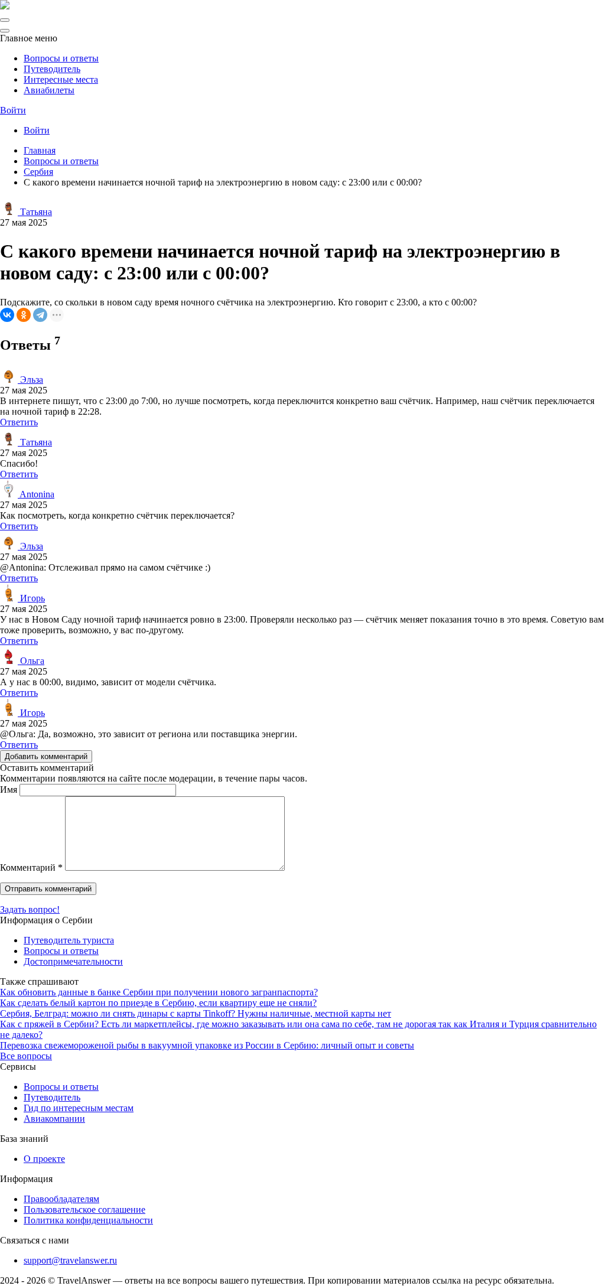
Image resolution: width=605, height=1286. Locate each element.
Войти (13, 110)
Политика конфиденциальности (88, 1220)
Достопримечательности (73, 961)
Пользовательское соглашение (84, 1209)
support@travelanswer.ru (70, 1260)
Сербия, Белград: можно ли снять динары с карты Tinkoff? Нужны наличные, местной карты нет (195, 1013)
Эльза (30, 380)
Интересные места (61, 79)
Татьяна (35, 212)
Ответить (19, 422)
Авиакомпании (54, 1119)
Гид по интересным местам (79, 1108)
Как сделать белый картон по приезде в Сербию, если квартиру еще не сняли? (158, 1003)
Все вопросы (26, 1056)
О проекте (44, 1159)
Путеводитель (52, 69)
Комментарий (31, 867)
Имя (8, 789)
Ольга (31, 661)
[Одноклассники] (24, 315)
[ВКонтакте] (7, 315)
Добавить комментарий (46, 756)
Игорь (31, 598)
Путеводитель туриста (69, 940)
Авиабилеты (49, 90)
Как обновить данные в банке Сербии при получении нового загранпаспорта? (159, 992)
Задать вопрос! (30, 909)
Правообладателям (61, 1199)
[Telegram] (40, 315)
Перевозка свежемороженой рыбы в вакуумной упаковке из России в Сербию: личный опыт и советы (207, 1045)
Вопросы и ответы (61, 58)
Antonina (36, 494)
